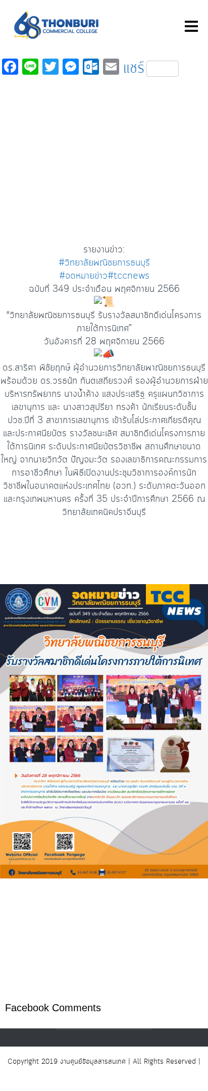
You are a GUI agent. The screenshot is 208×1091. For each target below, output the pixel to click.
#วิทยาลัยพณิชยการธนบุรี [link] (104, 263)
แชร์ (133, 69)
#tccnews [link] (128, 276)
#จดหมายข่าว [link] (83, 276)
